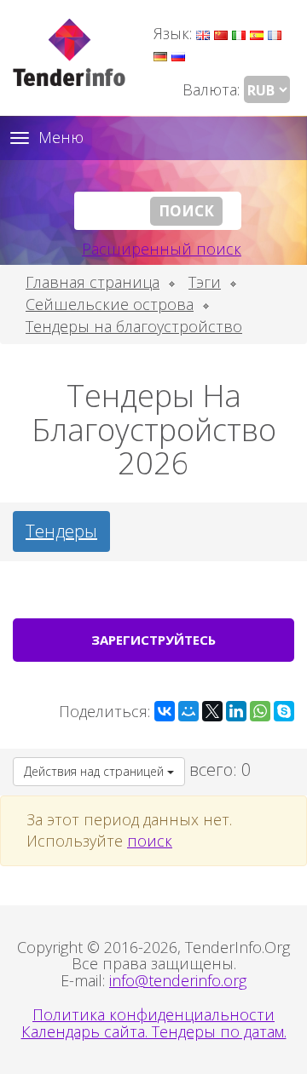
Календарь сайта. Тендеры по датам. (154, 1031)
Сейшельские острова (110, 304)
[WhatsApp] (260, 711)
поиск (149, 840)
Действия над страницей (95, 771)
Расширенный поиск (161, 248)
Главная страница (92, 282)
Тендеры (61, 531)
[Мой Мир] (188, 711)
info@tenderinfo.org (177, 980)
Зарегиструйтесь (153, 639)
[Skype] (284, 711)
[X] (212, 711)
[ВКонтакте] (164, 711)
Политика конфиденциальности (153, 1014)
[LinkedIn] (236, 711)
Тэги (204, 282)
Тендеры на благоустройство (134, 326)
